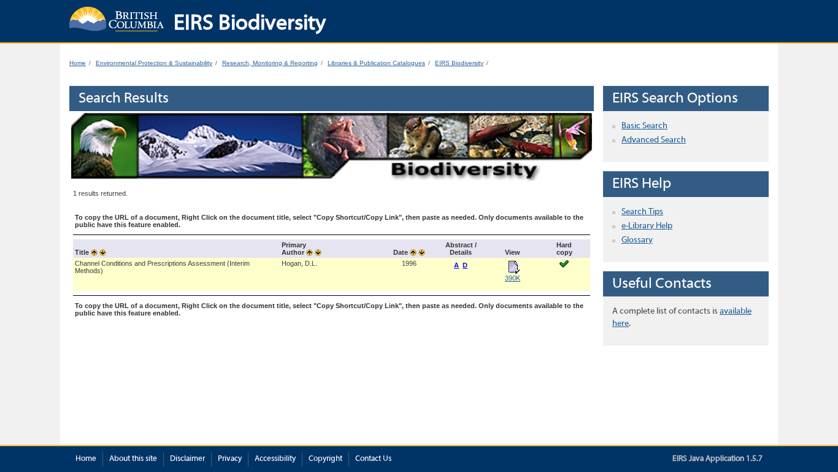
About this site (133, 459)
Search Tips (642, 212)
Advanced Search (653, 140)
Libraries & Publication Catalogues (376, 63)
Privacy (230, 459)
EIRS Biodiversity (459, 63)
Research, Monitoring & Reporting (270, 63)
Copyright (325, 459)
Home (77, 63)
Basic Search (644, 126)
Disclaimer (187, 459)
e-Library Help (646, 226)
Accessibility (275, 459)
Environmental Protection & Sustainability (154, 63)
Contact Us (373, 459)
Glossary (637, 240)
